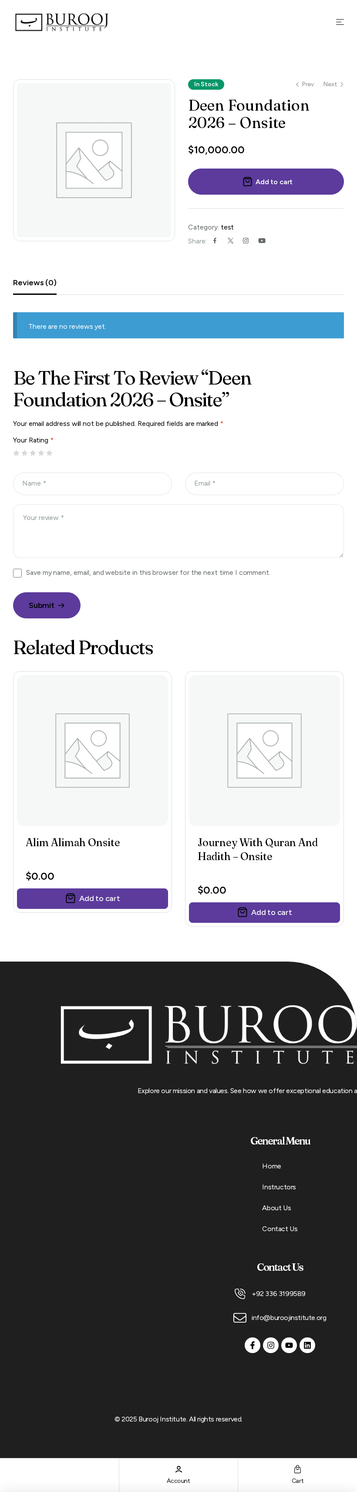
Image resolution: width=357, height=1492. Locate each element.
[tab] (43, 282)
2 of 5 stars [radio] (24, 453)
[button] (92, 898)
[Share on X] (230, 240)
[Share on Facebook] (215, 240)
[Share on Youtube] (262, 240)
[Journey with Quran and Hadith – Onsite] (264, 750)
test (227, 227)
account (178, 1481)
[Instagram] (271, 1345)
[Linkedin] (307, 1345)
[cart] (297, 1469)
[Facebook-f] (252, 1345)
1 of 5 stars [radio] (16, 453)
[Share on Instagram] (246, 240)
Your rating (33, 440)
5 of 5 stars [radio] (49, 453)
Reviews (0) (35, 282)
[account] (179, 1469)
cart (297, 1481)
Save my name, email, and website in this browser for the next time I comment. (148, 572)
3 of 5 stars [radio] (33, 453)
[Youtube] (289, 1345)
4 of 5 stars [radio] (41, 453)
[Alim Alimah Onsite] (92, 750)
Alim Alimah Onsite (73, 842)
